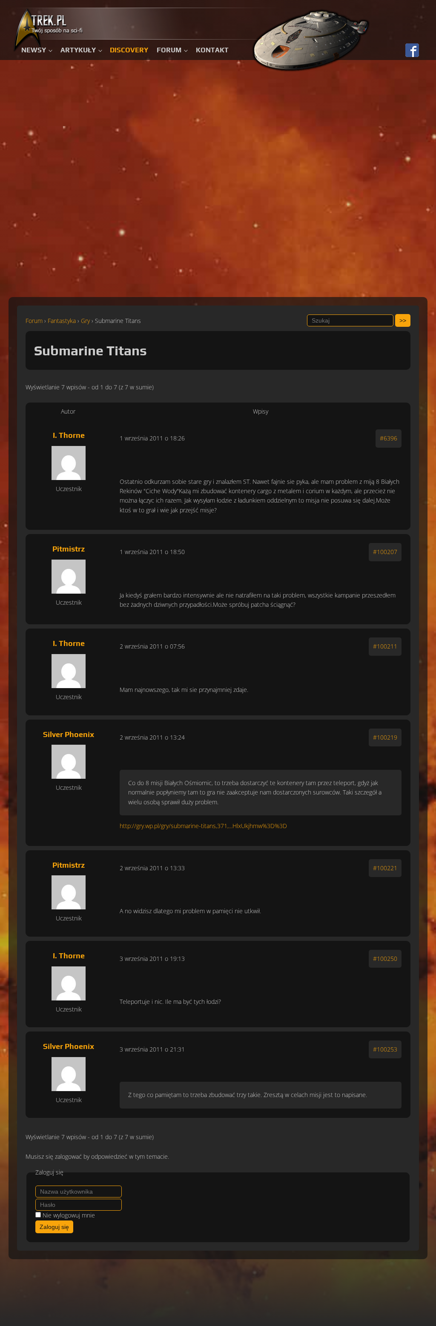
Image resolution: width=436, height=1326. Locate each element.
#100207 (385, 552)
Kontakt (212, 50)
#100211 (385, 646)
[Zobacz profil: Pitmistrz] (68, 577)
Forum (169, 50)
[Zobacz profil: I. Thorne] (68, 463)
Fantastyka (62, 321)
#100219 (385, 737)
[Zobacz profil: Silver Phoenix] (68, 762)
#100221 (385, 868)
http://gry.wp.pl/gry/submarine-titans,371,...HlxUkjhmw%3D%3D (203, 826)
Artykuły (78, 50)
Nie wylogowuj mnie (69, 1215)
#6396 (388, 438)
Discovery (129, 50)
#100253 (385, 1049)
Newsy (33, 50)
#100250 (385, 958)
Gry (85, 321)
